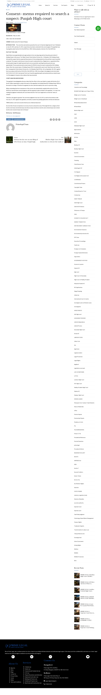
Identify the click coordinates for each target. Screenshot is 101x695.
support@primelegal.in (50, 681)
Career (12, 678)
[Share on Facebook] (51, 119)
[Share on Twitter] (54, 119)
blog (8, 9)
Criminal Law (28, 667)
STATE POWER (78, 491)
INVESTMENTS (78, 310)
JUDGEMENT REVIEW (79, 318)
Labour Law (77, 341)
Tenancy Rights (78, 522)
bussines (76, 152)
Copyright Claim (78, 187)
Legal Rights (77, 360)
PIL (75, 426)
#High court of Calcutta (80, 95)
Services (55, 5)
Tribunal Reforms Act (79, 533)
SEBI (75, 464)
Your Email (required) (79, 36)
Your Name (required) (79, 29)
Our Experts (64, 5)
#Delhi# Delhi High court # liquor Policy (84, 91)
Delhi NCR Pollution (79, 206)
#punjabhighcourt (19, 119)
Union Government (78, 541)
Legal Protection (78, 356)
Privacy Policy (14, 676)
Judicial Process (78, 326)
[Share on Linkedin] (56, 119)
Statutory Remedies (79, 499)
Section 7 (76, 468)
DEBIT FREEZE (78, 199)
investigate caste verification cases (83, 302)
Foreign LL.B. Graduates (80, 249)
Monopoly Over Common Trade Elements (84, 402)
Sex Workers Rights (79, 483)
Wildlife (76, 553)
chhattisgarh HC (78, 168)
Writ (75, 560)
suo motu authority (79, 503)
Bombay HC (77, 145)
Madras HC (77, 391)
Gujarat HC (77, 268)
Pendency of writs (78, 422)
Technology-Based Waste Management (84, 518)
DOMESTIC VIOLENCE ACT (81, 218)
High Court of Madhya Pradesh (81, 279)
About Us (47, 5)
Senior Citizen (77, 476)
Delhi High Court (78, 202)
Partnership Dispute (79, 418)
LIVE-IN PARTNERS (79, 372)
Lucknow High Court (79, 379)
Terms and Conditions (16, 682)
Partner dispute (78, 414)
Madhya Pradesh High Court (81, 387)
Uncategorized (77, 537)
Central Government (79, 156)
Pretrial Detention (78, 441)
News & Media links (79, 406)
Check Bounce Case (79, 164)
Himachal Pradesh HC (79, 283)
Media (12, 680)
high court (76, 272)
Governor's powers (79, 264)
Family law (76, 245)
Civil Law (27, 673)
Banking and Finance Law (31, 679)
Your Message (77, 49)
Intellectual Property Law (31, 681)
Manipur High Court (79, 395)
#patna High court (78, 110)
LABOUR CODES (78, 337)
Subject (76, 42)
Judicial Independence (79, 322)
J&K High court (78, 314)
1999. (75, 118)
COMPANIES (77, 179)
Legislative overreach (79, 368)
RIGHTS (76, 456)
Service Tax (77, 479)
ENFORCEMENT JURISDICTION (82, 225)
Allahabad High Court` (79, 125)
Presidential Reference (79, 437)
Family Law (27, 669)
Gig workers (77, 256)
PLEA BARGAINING (79, 429)
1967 (75, 114)
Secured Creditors (78, 472)
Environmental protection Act (81, 233)
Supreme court (77, 510)
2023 (75, 122)
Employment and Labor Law (31, 677)
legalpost (76, 364)
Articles (76, 137)
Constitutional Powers (79, 183)
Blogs (72, 5)
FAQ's (12, 670)
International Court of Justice (81, 299)
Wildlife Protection (79, 556)
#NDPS (9, 119)
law (75, 345)
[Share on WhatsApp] (59, 119)
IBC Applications (78, 287)
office (75, 410)
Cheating (76, 160)
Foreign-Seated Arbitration (81, 252)
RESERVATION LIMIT (79, 453)
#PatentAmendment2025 (80, 102)
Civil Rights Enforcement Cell (81, 175)
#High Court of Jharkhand (80, 98)
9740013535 (48, 684)
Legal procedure (78, 352)
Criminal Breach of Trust (80, 191)
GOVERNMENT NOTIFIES (80, 260)
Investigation (77, 306)
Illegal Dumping (78, 291)
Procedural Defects (79, 449)
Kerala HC (76, 333)
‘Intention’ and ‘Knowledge (80, 87)
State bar (76, 487)
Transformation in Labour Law (81, 529)
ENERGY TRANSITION (80, 222)
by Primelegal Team (21, 22)
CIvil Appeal (77, 172)
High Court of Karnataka (80, 275)
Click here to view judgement (13, 116)
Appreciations (77, 129)
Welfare (76, 549)
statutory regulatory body (80, 495)
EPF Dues (76, 237)
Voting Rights (77, 545)
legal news (76, 349)
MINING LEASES (78, 399)
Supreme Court (77, 506)
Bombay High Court (79, 148)
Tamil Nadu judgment (79, 514)
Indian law (76, 295)
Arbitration (77, 133)
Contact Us (80, 5)
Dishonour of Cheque (79, 210)
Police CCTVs (77, 433)
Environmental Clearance (80, 229)
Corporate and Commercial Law (32, 671)
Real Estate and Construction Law (33, 683)
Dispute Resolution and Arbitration (33, 675)
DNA (75, 214)
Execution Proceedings (80, 241)
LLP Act (76, 376)
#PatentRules (77, 106)
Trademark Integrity (79, 526)
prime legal (77, 445)
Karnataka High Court (79, 329)
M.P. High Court (78, 383)
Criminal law (77, 195)
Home (40, 5)
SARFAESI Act (77, 460)
